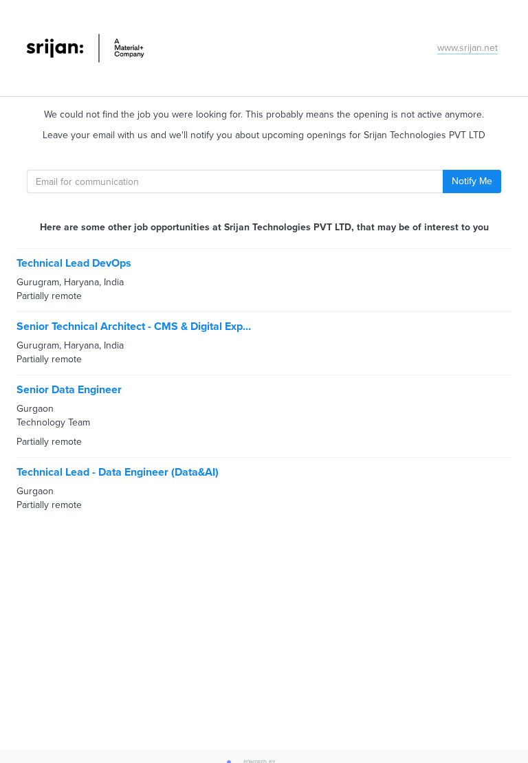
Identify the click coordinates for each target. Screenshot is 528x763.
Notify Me (472, 181)
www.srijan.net (467, 48)
